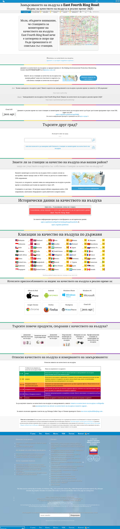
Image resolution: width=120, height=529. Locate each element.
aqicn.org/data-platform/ (60, 225)
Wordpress (69, 305)
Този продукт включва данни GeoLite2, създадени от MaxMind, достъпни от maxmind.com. (67, 451)
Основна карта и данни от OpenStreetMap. (63, 478)
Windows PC (87, 291)
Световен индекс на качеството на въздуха (82, 421)
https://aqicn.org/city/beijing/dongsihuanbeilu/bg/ (60, 100)
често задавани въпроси (25, 461)
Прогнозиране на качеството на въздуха (28, 468)
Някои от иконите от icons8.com (61, 474)
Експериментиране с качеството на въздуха (29, 455)
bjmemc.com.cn (49, 70)
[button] (62, 18)
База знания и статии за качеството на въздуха (30, 454)
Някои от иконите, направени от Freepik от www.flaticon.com (64, 470)
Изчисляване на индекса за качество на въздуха (31, 466)
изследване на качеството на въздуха (31, 450)
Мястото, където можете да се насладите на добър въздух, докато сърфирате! (66, 481)
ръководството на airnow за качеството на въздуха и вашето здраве (61, 406)
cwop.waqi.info (55, 464)
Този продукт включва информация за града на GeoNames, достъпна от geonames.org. (65, 455)
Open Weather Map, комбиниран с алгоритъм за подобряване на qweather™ (65, 459)
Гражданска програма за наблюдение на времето (66, 462)
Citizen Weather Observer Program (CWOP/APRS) (59, 497)
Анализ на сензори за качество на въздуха (29, 457)
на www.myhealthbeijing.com (91, 411)
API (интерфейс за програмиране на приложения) (31, 473)
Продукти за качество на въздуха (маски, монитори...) (28, 470)
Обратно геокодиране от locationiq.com (63, 476)
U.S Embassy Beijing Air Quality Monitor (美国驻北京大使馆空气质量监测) (60, 500)
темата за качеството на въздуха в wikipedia (87, 403)
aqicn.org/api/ (84, 116)
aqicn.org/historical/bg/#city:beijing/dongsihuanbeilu (59, 222)
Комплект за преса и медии (24, 446)
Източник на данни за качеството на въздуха (30, 464)
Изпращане (75, 515)
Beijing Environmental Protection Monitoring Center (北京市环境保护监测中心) (59, 499)
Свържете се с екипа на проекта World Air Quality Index (31, 444)
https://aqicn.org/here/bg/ (60, 93)
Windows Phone (69, 291)
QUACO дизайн (55, 485)
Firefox (50, 305)
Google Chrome (33, 305)
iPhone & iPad (33, 291)
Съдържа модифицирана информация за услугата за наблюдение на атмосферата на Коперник (67, 466)
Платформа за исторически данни (26, 474)
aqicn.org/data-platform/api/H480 (67, 114)
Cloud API (87, 304)
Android (51, 291)
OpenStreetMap (88, 44)
